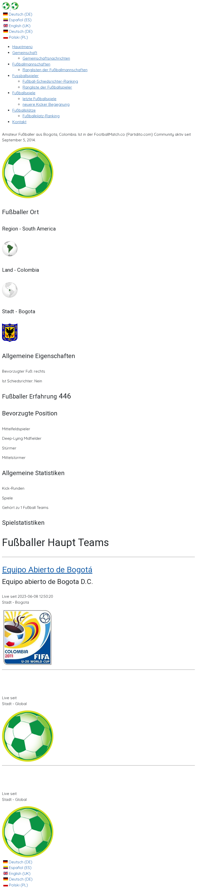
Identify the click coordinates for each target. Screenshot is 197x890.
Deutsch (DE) (20, 14)
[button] (24, 52)
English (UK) (19, 25)
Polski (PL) (18, 37)
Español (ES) (20, 19)
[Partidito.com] (10, 8)
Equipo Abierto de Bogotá (47, 569)
